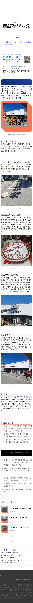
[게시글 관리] (8, 541)
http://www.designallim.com (10, 54)
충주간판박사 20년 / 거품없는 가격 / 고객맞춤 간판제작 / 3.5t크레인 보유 (16, 72)
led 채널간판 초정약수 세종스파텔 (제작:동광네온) (10, 552)
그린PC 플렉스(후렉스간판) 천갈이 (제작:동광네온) (10, 555)
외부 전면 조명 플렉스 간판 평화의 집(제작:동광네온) (10, 563)
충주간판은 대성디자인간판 (11, 69)
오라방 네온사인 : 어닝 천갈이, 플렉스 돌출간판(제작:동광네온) (10, 560)
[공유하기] (6, 541)
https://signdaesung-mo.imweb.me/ (12, 66)
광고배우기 (16, 22)
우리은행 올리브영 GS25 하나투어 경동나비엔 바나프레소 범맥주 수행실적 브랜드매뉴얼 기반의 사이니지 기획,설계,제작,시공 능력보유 (11, 60)
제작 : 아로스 (3, 580)
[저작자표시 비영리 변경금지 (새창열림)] (19, 541)
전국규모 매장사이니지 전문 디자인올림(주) (11, 57)
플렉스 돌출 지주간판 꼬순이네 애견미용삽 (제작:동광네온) (10, 557)
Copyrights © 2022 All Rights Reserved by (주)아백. (23, 580)
